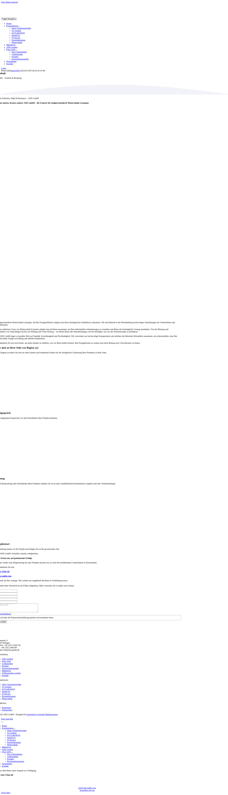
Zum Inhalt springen (9, 2)
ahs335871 (16, 71)
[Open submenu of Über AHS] (16, 50)
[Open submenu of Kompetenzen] (19, 26)
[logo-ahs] (16, 16)
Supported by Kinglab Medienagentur (42, 714)
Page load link (7, 719)
